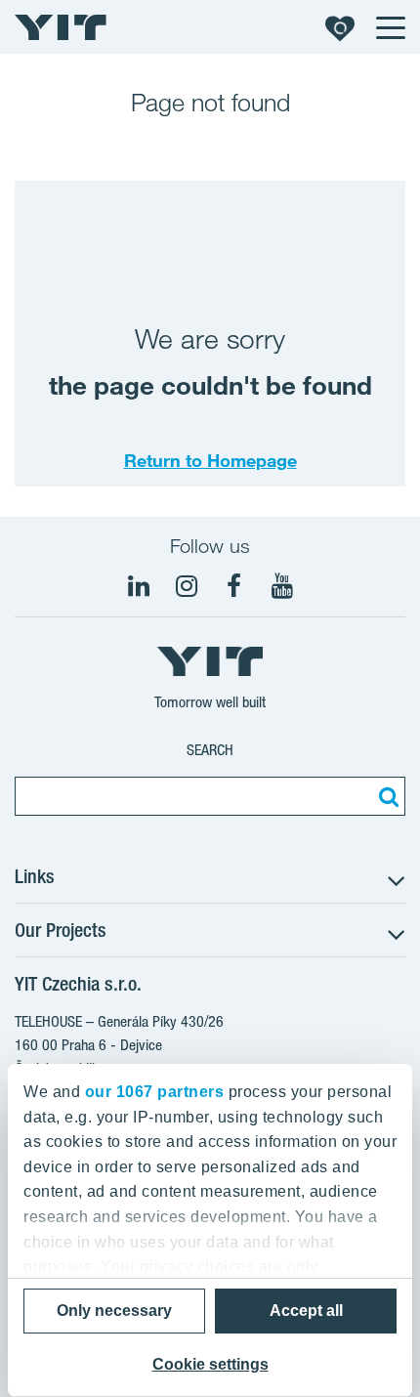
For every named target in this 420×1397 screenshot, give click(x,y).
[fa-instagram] (186, 586)
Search (210, 750)
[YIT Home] (60, 27)
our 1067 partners (155, 1091)
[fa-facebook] (234, 586)
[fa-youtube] (282, 586)
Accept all (306, 1310)
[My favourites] (340, 27)
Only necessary (114, 1310)
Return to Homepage (210, 460)
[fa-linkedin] (138, 586)
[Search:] (385, 796)
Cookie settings (210, 1364)
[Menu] (389, 27)
